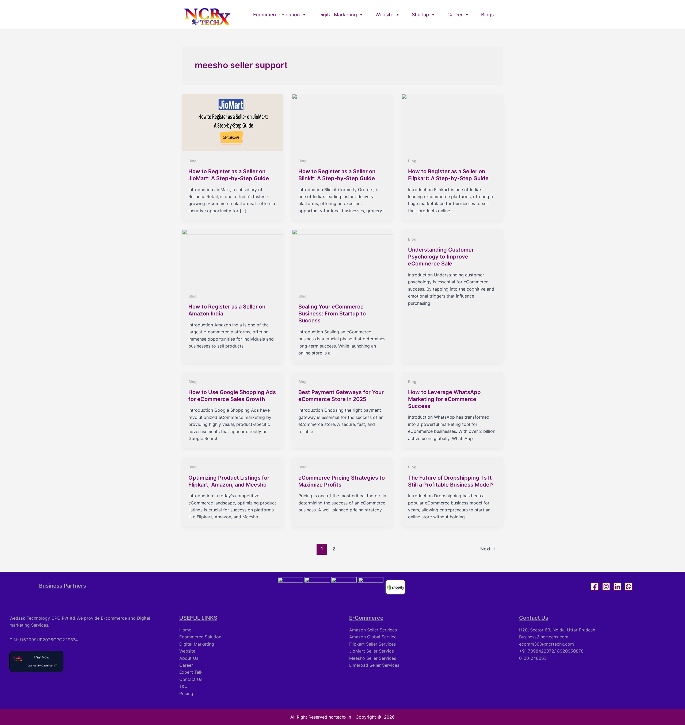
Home (185, 630)
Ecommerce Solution (276, 14)
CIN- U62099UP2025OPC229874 (43, 639)
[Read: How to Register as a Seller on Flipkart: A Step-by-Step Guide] (452, 122)
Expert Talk (191, 672)
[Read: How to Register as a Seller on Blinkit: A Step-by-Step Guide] (342, 122)
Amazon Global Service (373, 636)
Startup (420, 14)
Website (384, 14)
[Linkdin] (617, 587)
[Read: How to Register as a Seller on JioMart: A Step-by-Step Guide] (232, 122)
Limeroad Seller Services (374, 665)
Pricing (186, 693)
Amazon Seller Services (373, 630)
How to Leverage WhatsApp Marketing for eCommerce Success (444, 399)
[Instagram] (606, 587)
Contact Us (190, 679)
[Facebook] (595, 587)
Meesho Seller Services (372, 658)
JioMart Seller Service (371, 651)
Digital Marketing (337, 14)
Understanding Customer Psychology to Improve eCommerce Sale (441, 256)
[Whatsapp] (629, 587)
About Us (188, 658)
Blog (192, 161)
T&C (183, 686)
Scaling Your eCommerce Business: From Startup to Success (332, 313)
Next (488, 549)
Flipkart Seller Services (372, 644)
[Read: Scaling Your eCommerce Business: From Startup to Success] (342, 257)
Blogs (487, 14)
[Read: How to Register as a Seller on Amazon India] (232, 257)
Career (455, 14)
